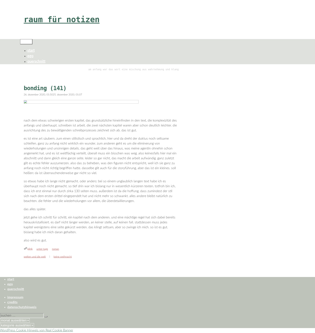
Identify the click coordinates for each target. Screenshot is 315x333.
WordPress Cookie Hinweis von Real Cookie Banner (36, 330)
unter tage (42, 249)
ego (30, 56)
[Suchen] (45, 316)
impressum (15, 297)
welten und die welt (35, 256)
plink (30, 249)
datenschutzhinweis (21, 307)
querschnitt (36, 61)
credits (12, 302)
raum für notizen (62, 19)
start (31, 50)
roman (55, 249)
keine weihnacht (63, 256)
